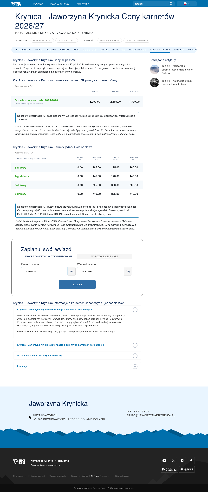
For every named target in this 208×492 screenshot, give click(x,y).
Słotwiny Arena (110, 40)
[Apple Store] (187, 469)
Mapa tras (118, 49)
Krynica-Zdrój (67, 40)
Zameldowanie (30, 264)
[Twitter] (173, 460)
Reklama (63, 461)
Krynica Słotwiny (137, 40)
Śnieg (39, 49)
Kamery (65, 49)
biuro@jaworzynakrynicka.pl (150, 415)
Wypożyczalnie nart (104, 256)
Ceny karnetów (160, 49)
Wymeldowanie (86, 264)
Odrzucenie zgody (122, 476)
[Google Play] (169, 469)
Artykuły (83, 3)
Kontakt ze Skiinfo (42, 461)
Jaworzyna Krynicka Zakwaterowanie (48, 256)
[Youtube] (164, 460)
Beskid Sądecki (42, 40)
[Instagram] (182, 460)
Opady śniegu (137, 49)
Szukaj (77, 284)
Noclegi (179, 49)
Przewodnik (24, 49)
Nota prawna (18, 476)
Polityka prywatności (36, 476)
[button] (74, 309)
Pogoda (38, 3)
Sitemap (74, 476)
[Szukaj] (171, 3)
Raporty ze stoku (85, 49)
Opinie (105, 49)
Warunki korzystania (58, 476)
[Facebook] (191, 460)
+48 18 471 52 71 (137, 411)
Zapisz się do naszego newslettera (45, 465)
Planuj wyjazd (59, 3)
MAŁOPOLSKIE (26, 33)
